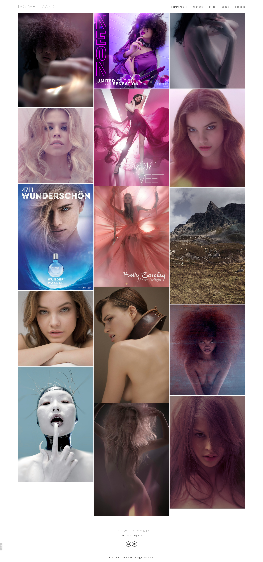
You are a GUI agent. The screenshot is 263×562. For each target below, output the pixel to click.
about (225, 6)
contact (240, 6)
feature (198, 6)
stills (212, 6)
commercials (179, 6)
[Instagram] (134, 544)
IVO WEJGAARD (131, 531)
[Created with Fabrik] (1, 546)
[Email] (128, 544)
